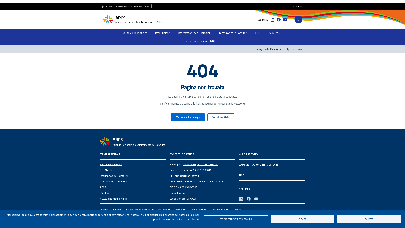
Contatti (238, 210)
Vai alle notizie (220, 117)
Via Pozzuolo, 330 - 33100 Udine (200, 164)
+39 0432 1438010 (201, 170)
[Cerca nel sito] (298, 19)
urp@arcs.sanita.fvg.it (211, 181)
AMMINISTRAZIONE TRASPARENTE (259, 165)
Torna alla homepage (188, 117)
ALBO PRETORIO (248, 154)
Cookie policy (180, 210)
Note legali (164, 210)
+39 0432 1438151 (186, 181)
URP (241, 175)
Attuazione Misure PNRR (113, 198)
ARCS (103, 187)
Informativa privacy (110, 210)
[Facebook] (279, 20)
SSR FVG (104, 193)
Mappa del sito (199, 210)
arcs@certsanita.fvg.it (187, 176)
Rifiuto (302, 219)
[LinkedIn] (272, 20)
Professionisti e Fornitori (113, 181)
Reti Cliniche (106, 170)
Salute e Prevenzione (111, 164)
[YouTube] (285, 20)
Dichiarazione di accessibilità (139, 210)
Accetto (369, 219)
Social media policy (220, 210)
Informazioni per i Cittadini (114, 176)
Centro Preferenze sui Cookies (236, 219)
